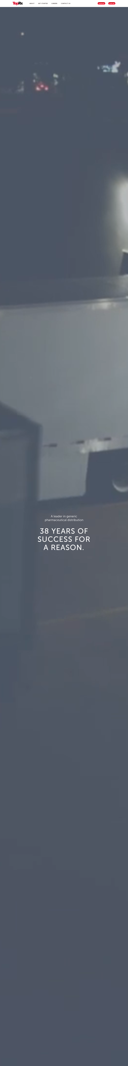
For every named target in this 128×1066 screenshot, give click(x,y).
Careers (54, 3)
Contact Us (65, 3)
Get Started (43, 3)
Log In (111, 3)
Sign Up (101, 3)
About (32, 3)
